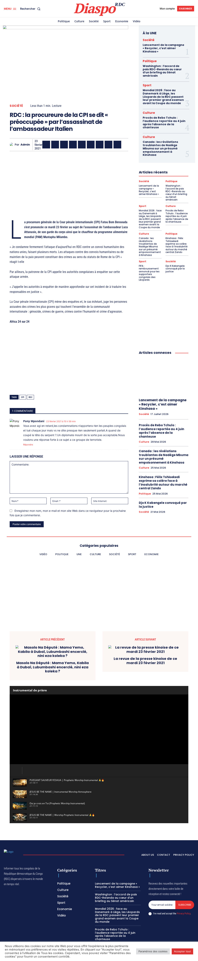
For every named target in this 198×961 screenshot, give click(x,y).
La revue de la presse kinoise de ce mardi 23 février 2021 (145, 661)
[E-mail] (108, 144)
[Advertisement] (69, 181)
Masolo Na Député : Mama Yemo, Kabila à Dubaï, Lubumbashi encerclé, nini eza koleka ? (52, 667)
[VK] (117, 144)
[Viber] (73, 144)
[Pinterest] (82, 144)
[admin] (12, 145)
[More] (126, 144)
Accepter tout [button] (182, 951)
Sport (147, 85)
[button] (31, 9)
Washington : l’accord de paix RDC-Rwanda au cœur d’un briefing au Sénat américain (162, 71)
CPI (22, 397)
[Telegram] (99, 144)
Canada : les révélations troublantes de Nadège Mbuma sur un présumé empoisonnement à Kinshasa (160, 148)
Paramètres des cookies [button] (152, 951)
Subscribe (184, 904)
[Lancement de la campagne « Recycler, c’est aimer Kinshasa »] (163, 376)
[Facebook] (46, 144)
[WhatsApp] (64, 144)
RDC (30, 397)
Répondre (28, 444)
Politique (150, 61)
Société (16, 105)
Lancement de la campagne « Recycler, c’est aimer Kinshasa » (163, 48)
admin (25, 144)
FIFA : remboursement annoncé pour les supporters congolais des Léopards (149, 272)
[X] (55, 144)
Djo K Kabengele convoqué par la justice (175, 268)
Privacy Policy (183, 913)
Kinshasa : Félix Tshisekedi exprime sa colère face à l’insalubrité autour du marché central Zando (177, 245)
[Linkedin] (91, 144)
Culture (149, 112)
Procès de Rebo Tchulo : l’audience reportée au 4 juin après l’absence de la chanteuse (164, 122)
